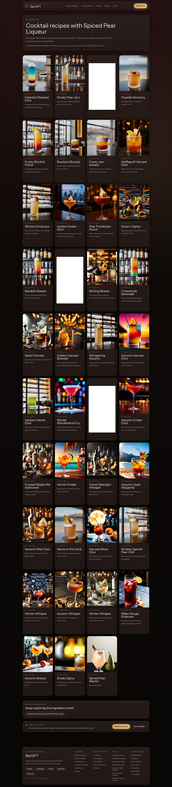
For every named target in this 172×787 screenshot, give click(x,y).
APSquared (134, 768)
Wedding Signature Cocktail (118, 779)
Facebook (61, 769)
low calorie (70, 46)
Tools (115, 6)
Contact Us (134, 758)
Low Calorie (97, 755)
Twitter (29, 769)
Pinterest (30, 774)
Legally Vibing (135, 771)
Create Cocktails (72, 6)
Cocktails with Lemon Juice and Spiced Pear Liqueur (45, 714)
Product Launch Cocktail (117, 774)
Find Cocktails (87, 6)
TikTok (50, 769)
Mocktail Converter (118, 765)
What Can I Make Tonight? (117, 769)
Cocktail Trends (80, 762)
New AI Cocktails (80, 758)
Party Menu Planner (118, 755)
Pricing (107, 6)
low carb (60, 46)
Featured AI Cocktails (81, 765)
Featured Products (99, 765)
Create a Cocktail (121, 726)
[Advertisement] (102, 86)
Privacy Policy (135, 765)
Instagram (40, 769)
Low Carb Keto (98, 758)
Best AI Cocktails (80, 755)
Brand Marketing (136, 755)
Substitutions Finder (118, 762)
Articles (98, 6)
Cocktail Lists (79, 768)
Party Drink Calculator (119, 758)
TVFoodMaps (135, 774)
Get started (140, 6)
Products (96, 768)
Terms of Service (136, 762)
